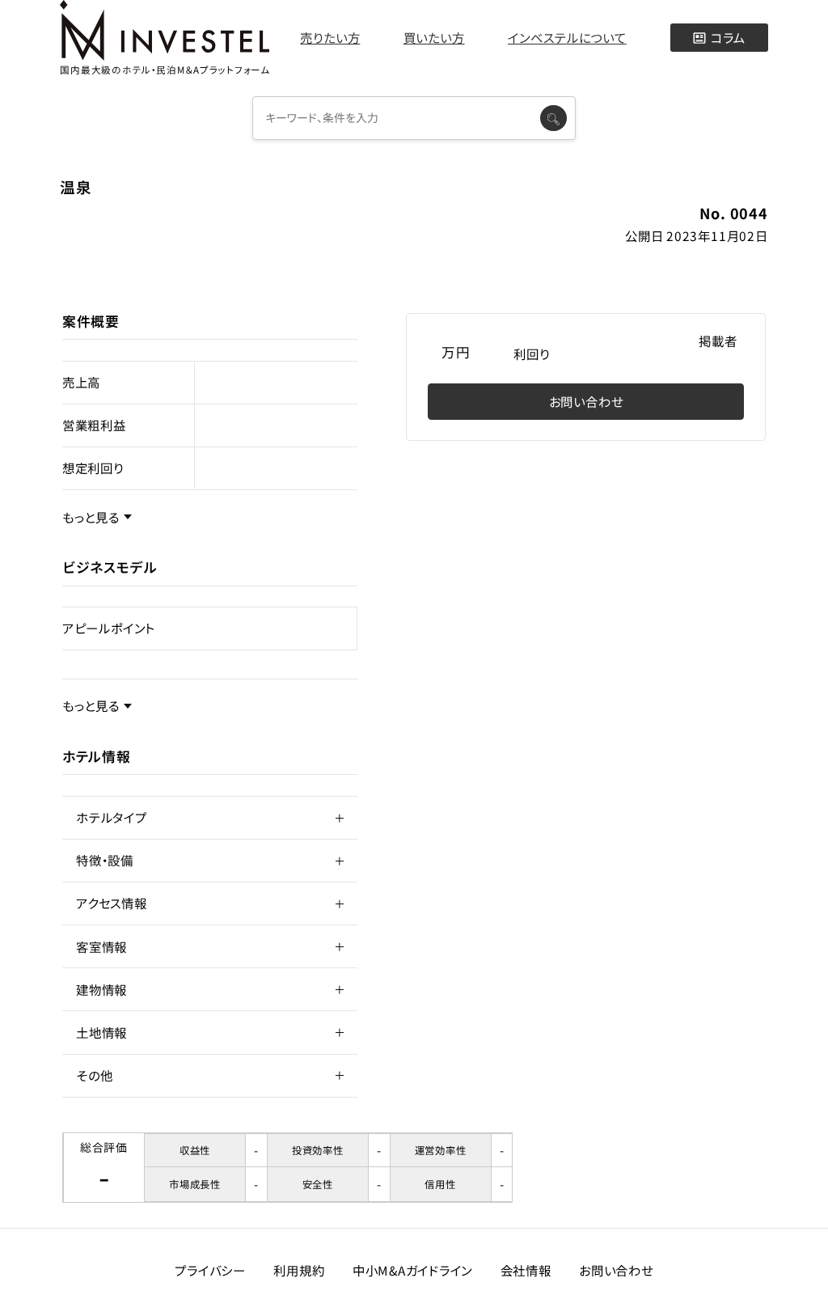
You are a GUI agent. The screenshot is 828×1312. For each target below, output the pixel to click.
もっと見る (91, 517)
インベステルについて (567, 37)
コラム (728, 37)
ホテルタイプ (111, 817)
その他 (94, 1075)
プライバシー (210, 1270)
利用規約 (298, 1270)
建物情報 (101, 989)
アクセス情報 (111, 903)
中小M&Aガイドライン (413, 1270)
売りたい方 (330, 37)
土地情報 (101, 1032)
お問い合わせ (586, 401)
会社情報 (526, 1270)
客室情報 (101, 946)
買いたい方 (434, 37)
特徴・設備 (104, 860)
